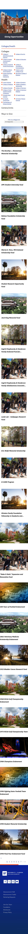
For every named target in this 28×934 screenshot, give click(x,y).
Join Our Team (7, 904)
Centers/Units (7, 108)
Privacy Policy (7, 912)
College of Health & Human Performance (8, 65)
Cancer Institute (7, 82)
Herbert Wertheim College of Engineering (7, 75)
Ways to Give (7, 114)
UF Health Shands (20, 95)
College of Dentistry (21, 82)
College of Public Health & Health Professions (7, 91)
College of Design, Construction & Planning (7, 61)
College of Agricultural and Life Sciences (8, 56)
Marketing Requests (9, 897)
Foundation (6, 907)
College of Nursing (7, 88)
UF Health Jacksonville (6, 99)
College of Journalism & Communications (20, 66)
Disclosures (6, 910)
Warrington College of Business (21, 74)
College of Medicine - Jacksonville (21, 85)
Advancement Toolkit (9, 894)
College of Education (21, 59)
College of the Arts (20, 54)
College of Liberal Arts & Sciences (7, 70)
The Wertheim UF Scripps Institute (7, 103)
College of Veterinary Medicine (21, 90)
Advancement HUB (9, 892)
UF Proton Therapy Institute (20, 99)
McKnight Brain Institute (7, 96)
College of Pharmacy (21, 88)
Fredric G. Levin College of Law (19, 70)
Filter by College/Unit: (14, 120)
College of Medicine (8, 84)
